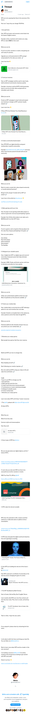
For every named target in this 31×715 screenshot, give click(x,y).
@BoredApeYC (21, 149)
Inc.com (3, 112)
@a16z (6, 402)
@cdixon (17, 440)
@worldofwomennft (11, 149)
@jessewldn (26, 402)
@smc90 (20, 402)
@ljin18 (17, 475)
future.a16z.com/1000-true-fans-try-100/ (11, 479)
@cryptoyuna (18, 198)
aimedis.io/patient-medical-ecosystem (11, 330)
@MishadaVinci (15, 641)
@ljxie (16, 402)
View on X (27, 14)
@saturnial (5, 570)
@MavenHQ (17, 652)
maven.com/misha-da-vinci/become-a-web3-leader (14, 663)
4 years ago (21, 14)
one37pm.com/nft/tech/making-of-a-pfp (11, 202)
